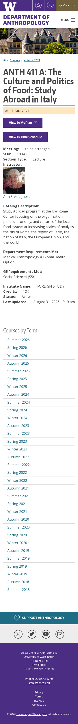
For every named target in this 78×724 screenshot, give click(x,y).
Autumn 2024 (18, 394)
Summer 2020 (18, 527)
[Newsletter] (59, 634)
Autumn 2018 (18, 581)
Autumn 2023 (18, 425)
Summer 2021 (18, 496)
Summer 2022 (18, 464)
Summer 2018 (18, 589)
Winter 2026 (17, 355)
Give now (69, 5)
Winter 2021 (17, 511)
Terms (39, 696)
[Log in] (38, 5)
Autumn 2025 (18, 363)
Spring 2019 (17, 566)
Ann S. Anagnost (16, 196)
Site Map (39, 700)
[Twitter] (33, 634)
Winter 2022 (17, 480)
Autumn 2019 (18, 550)
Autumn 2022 (18, 457)
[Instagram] (19, 634)
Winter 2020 (17, 542)
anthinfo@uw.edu (39, 683)
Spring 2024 (17, 410)
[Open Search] (50, 5)
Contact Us (39, 705)
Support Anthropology (42, 617)
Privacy (39, 692)
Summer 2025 (18, 371)
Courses (15, 60)
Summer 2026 (18, 339)
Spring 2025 (17, 378)
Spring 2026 (17, 347)
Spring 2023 (17, 441)
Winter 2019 (17, 574)
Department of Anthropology (26, 19)
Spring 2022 (17, 472)
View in (20, 122)
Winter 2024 (17, 418)
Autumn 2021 (32, 60)
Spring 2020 (17, 535)
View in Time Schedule (25, 137)
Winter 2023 (17, 449)
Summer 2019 (18, 558)
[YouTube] (47, 634)
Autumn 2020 (18, 519)
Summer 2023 (18, 433)
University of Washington (31, 714)
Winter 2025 (17, 386)
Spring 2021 (17, 503)
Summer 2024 (18, 402)
